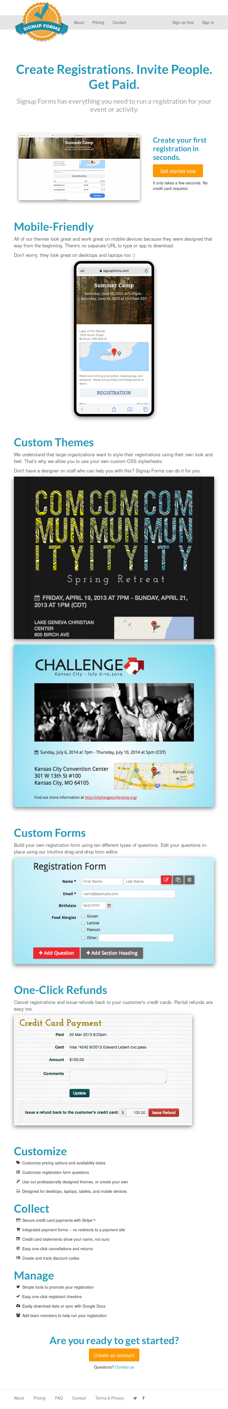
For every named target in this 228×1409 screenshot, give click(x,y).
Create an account (114, 1355)
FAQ (59, 1398)
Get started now (178, 170)
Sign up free (183, 22)
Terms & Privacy (109, 1398)
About (79, 22)
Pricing (98, 22)
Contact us (124, 1367)
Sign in (208, 22)
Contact (119, 22)
